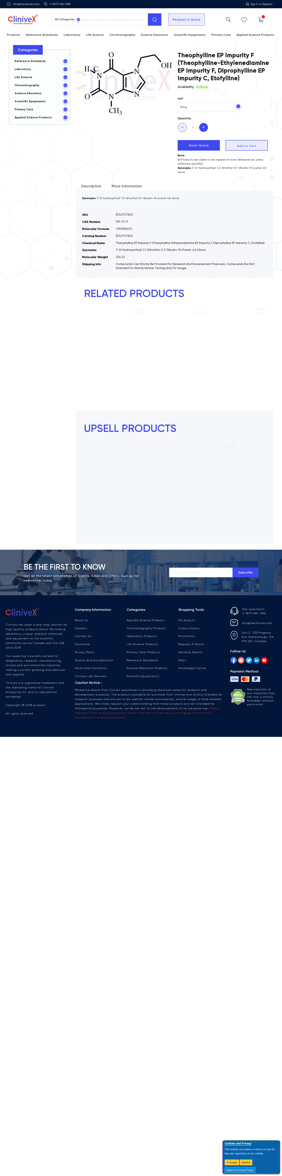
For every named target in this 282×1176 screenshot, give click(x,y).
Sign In (254, 4)
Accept (233, 1162)
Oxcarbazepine (205, 494)
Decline (246, 1162)
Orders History (189, 628)
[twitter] (249, 660)
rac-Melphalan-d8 (236, 359)
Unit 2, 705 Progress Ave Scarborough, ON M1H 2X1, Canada (258, 637)
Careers (81, 628)
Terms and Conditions (91, 668)
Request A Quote (191, 644)
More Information (127, 186)
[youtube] (264, 660)
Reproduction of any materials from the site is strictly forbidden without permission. (261, 697)
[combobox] (112, 19)
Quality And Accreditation (94, 660)
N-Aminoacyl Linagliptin (144, 494)
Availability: (186, 87)
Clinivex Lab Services (90, 676)
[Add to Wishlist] (137, 313)
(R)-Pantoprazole (175, 359)
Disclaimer (82, 644)
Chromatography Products (146, 628)
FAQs (182, 660)
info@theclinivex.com (26, 4)
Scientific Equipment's (143, 676)
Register (267, 4)
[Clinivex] (26, 19)
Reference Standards (142, 660)
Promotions (186, 636)
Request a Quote (184, 19)
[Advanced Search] (247, 18)
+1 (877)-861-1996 (60, 4)
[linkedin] (256, 660)
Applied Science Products (146, 620)
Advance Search (190, 652)
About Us (81, 620)
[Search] (154, 19)
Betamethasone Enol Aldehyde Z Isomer (113, 361)
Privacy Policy (84, 652)
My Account (186, 620)
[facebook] (233, 660)
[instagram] (241, 660)
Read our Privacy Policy (240, 1170)
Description (91, 186)
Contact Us (83, 636)
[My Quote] (269, 19)
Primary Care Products (143, 652)
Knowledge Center (192, 668)
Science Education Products (147, 668)
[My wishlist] (257, 19)
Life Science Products (142, 644)
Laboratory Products (142, 636)
